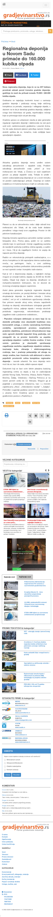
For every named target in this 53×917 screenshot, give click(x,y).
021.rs (22, 68)
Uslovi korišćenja (8, 844)
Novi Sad (36, 403)
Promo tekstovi (7, 857)
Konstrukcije (6, 872)
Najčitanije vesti (25, 577)
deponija (9, 403)
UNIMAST (18, 731)
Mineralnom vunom (13, 760)
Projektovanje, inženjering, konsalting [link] (15, 464)
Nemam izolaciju (12, 770)
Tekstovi (5, 854)
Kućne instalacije (8, 879)
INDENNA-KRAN (21, 738)
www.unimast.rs (21, 735)
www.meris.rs (20, 705)
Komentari (8, 786)
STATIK (17, 723)
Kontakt (5, 837)
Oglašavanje (6, 839)
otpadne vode (9, 406)
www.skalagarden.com (23, 720)
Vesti (13, 41)
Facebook (22, 75)
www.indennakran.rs (22, 742)
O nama (5, 834)
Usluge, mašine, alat (9, 884)
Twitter (36, 75)
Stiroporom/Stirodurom (15, 763)
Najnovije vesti (9, 577)
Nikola (4, 795)
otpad (18, 403)
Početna (5, 41)
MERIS (17, 701)
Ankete (4, 864)
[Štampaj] (6, 415)
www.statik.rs (20, 727)
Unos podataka (7, 842)
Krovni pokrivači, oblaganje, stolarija (15, 874)
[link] (26, 15)
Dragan (4, 800)
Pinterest (11, 81)
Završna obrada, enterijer (11, 877)
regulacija (26, 403)
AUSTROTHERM (21, 709)
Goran (4, 790)
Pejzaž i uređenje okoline (11, 882)
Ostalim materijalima (14, 766)
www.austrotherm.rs (22, 713)
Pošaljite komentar (24, 444)
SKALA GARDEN (21, 716)
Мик (3, 811)
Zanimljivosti (6, 859)
